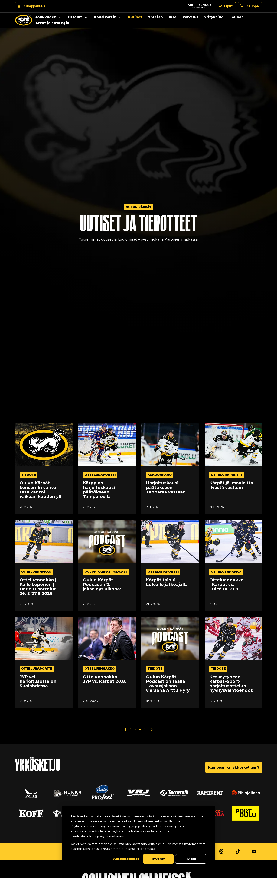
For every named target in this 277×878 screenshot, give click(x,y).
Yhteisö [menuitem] (155, 17)
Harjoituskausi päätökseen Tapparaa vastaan (166, 487)
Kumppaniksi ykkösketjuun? (233, 767)
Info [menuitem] (173, 17)
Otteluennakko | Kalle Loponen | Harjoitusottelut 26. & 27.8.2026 (38, 587)
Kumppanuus (34, 6)
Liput (228, 6)
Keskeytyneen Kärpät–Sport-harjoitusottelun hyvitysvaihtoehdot (231, 684)
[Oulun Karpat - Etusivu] (23, 20)
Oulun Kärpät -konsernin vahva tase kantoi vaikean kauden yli (40, 490)
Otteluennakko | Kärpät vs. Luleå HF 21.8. (226, 584)
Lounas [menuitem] (236, 17)
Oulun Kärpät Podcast (106, 571)
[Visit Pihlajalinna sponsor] (246, 792)
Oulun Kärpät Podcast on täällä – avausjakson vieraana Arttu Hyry (168, 684)
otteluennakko (36, 571)
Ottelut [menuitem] (75, 17)
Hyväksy (158, 859)
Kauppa (252, 6)
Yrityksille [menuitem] (213, 17)
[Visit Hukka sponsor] (67, 792)
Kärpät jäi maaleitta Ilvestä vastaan (231, 485)
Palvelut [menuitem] (190, 17)
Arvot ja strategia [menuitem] (52, 23)
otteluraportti (100, 475)
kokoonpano (160, 475)
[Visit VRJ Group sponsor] (138, 792)
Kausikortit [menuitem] (105, 17)
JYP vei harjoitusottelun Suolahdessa (38, 681)
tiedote (28, 475)
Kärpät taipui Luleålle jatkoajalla (167, 582)
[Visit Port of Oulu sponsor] (246, 813)
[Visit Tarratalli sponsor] (174, 792)
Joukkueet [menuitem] (45, 17)
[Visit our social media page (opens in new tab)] (221, 851)
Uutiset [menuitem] (135, 17)
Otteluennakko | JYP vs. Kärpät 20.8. (104, 679)
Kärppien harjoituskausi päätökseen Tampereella (99, 490)
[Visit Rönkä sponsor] (31, 792)
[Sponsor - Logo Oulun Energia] (199, 6)
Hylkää (191, 859)
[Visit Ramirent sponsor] (210, 792)
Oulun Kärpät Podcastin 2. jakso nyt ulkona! (102, 584)
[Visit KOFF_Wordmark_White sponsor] (31, 813)
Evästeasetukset (125, 859)
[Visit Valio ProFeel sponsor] (103, 792)
